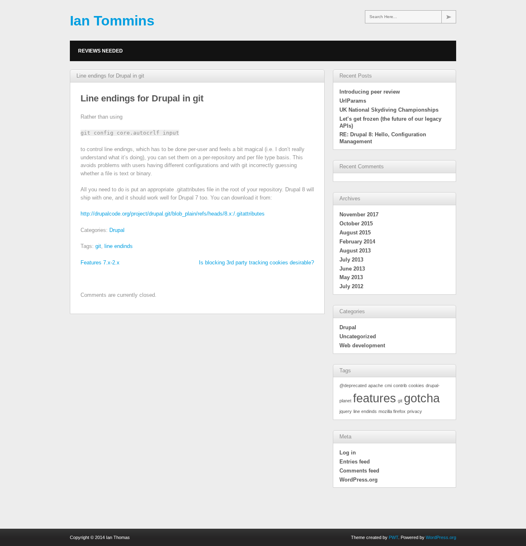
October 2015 (356, 223)
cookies (416, 385)
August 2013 (355, 251)
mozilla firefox (392, 411)
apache (375, 385)
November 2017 (358, 214)
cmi (388, 385)
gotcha (422, 398)
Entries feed (354, 462)
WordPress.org (358, 480)
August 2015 (355, 232)
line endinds (118, 246)
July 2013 (351, 260)
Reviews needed (100, 51)
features (374, 398)
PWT (393, 537)
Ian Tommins (112, 20)
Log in (347, 453)
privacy (414, 411)
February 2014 (357, 242)
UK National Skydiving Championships (388, 110)
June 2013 (352, 269)
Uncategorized (357, 336)
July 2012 (351, 286)
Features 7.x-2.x (100, 262)
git (98, 246)
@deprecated (353, 385)
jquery (345, 411)
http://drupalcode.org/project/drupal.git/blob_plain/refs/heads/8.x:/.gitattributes (173, 214)
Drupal (117, 230)
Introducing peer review (369, 92)
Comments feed (359, 471)
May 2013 (351, 277)
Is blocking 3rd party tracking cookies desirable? (256, 262)
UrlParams (352, 101)
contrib (400, 385)
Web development (362, 345)
